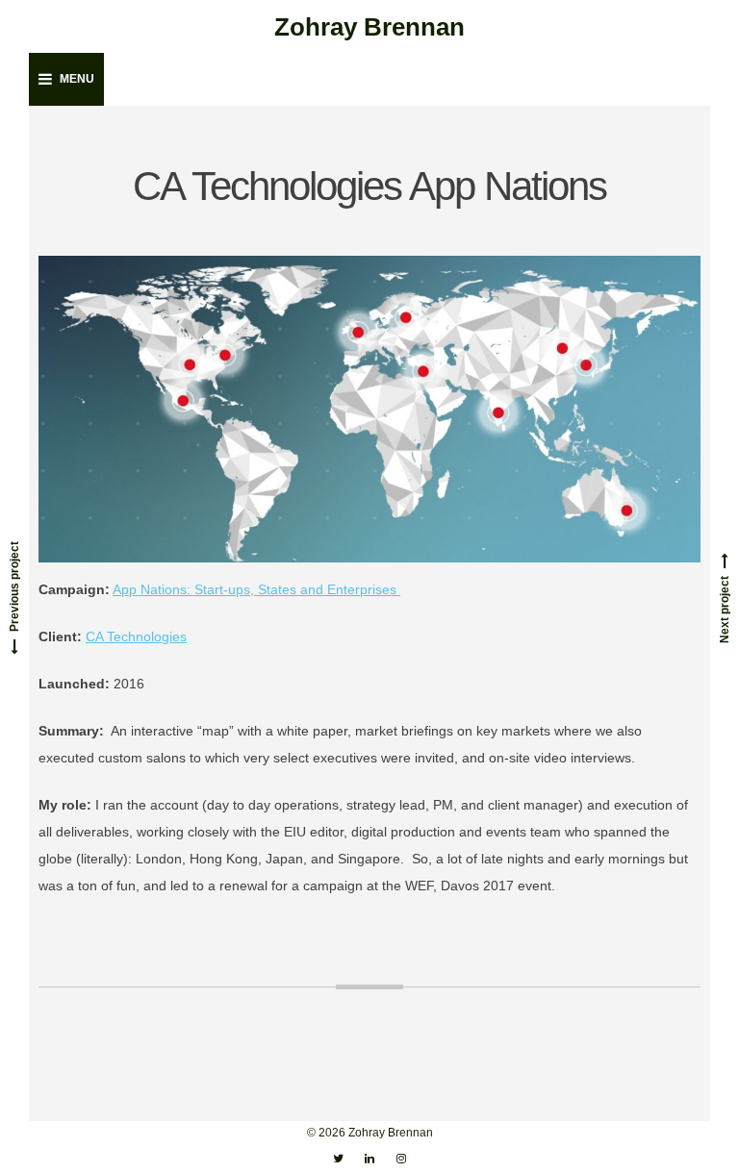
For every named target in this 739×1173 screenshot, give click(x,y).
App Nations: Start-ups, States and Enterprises (256, 589)
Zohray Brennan (369, 26)
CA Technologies (136, 636)
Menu (77, 79)
